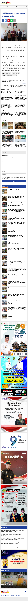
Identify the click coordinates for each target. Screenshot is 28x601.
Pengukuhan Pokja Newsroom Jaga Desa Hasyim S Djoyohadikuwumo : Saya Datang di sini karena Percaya (17, 262)
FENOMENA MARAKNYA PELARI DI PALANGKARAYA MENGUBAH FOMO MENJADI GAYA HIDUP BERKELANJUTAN (17, 236)
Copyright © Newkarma (5, 595)
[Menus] (26, 3)
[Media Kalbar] (6, 2)
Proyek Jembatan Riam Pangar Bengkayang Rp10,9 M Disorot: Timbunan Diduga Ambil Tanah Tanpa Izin (17, 191)
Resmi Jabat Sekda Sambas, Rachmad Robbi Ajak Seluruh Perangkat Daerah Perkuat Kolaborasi (16, 223)
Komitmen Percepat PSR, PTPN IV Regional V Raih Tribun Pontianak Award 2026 (17, 282)
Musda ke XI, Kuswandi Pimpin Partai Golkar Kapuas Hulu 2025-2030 (7, 92)
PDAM (15, 75)
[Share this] (3, 20)
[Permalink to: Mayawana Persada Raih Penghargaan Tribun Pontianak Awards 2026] (4, 289)
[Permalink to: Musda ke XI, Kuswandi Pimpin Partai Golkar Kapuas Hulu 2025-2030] (14, 580)
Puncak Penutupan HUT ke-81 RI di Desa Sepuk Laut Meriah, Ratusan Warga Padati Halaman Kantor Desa (17, 204)
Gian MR (19, 599)
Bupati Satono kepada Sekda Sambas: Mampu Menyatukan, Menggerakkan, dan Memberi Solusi (17, 230)
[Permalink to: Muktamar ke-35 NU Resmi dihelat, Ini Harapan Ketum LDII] (4, 276)
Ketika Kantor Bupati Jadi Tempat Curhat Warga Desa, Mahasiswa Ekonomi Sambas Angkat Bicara (14, 85)
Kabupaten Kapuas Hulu (7, 75)
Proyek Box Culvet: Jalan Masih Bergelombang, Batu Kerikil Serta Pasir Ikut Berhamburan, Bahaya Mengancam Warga (20, 106)
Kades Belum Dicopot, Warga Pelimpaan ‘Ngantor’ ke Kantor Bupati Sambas (13, 80)
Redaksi (12, 595)
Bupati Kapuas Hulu (6, 73)
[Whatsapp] (11, 20)
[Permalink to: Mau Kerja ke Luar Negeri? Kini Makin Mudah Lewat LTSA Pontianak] (4, 250)
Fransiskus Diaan (15, 73)
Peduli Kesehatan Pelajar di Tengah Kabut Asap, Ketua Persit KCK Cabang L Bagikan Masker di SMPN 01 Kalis (20, 145)
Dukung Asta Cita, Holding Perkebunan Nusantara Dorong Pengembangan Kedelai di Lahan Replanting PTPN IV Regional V (13, 547)
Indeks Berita (17, 595)
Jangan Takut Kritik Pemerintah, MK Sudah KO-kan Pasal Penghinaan (20, 131)
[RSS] (25, 591)
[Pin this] (8, 20)
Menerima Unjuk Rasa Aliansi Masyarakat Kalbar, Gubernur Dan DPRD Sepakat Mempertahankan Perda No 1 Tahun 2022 (17, 308)
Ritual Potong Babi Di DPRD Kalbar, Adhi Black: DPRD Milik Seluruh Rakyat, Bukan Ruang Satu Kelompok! (17, 269)
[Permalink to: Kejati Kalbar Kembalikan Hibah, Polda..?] (4, 257)
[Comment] (14, 20)
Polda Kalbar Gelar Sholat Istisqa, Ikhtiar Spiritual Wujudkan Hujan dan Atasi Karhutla (17, 302)
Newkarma (12, 599)
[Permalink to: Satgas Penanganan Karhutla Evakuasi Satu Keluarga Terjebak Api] (4, 243)
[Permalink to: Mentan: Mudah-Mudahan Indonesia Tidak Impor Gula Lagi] (4, 296)
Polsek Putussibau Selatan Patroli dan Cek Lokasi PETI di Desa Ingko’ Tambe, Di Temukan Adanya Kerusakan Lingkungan (7, 100)
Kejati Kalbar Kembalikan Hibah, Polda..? (17, 255)
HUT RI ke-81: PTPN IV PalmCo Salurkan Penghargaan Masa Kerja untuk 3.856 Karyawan (16, 315)
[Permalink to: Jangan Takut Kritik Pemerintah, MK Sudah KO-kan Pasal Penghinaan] (20, 125)
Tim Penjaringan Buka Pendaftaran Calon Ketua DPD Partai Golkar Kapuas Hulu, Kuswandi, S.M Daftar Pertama (21, 100)
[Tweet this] (6, 20)
